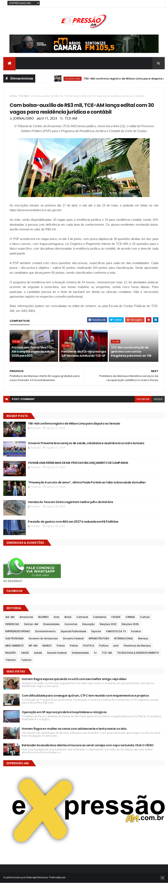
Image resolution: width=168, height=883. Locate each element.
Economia (71, 624)
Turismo (26, 660)
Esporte (96, 631)
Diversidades (51, 624)
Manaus (143, 638)
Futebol (136, 631)
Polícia (74, 645)
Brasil (68, 617)
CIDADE (115, 617)
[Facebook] (158, 3)
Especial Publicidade (73, 631)
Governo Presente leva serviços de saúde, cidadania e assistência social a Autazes (86, 443)
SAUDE (25, 652)
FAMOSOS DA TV (116, 631)
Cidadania (99, 617)
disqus (158, 399)
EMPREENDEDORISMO (17, 631)
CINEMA (130, 617)
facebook (143, 399)
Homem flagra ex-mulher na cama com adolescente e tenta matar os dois (74, 729)
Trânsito (10, 660)
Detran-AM (31, 624)
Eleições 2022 (108, 624)
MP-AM (33, 645)
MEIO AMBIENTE (14, 645)
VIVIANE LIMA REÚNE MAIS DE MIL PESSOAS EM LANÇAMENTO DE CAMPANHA (78, 463)
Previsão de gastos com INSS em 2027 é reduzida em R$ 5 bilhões (73, 522)
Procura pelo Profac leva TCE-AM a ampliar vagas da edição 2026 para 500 (33, 351)
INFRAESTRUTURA (99, 638)
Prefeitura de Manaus (137, 645)
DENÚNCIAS (12, 624)
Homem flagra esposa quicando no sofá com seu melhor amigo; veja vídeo (74, 679)
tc (95, 652)
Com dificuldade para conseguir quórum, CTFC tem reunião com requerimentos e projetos (85, 696)
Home (13, 96)
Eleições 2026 (60, 78)
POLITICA (88, 645)
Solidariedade (80, 652)
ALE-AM (9, 617)
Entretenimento (45, 631)
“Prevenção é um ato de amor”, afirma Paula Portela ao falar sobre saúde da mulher (87, 482)
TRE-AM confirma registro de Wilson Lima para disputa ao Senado (119, 79)
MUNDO (47, 645)
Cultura (145, 617)
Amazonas (26, 617)
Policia (61, 645)
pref (116, 645)
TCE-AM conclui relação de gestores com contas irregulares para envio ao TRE (131, 351)
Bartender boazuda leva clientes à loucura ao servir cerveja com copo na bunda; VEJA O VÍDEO (88, 745)
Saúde (38, 652)
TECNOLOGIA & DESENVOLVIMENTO (138, 652)
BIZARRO (43, 617)
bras (56, 617)
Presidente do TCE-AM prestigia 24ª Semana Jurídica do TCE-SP (83, 354)
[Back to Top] (162, 878)
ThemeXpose (57, 877)
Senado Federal (57, 652)
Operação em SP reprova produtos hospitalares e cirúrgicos (64, 712)
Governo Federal (73, 638)
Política (103, 645)
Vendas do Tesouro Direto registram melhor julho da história (70, 502)
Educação (88, 624)
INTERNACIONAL (123, 638)
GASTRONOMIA (14, 638)
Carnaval (82, 617)
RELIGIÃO (10, 652)
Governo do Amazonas (43, 638)
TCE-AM (23, 96)
